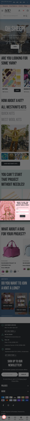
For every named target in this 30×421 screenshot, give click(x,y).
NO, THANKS (22, 218)
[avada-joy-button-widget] (4, 417)
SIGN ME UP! (22, 216)
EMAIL (17, 212)
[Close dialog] (29, 201)
